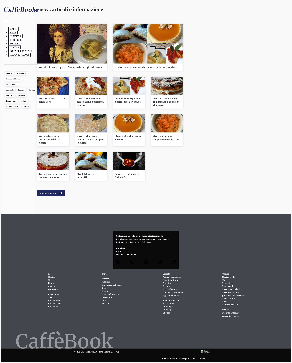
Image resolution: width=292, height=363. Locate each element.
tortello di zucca (12, 106)
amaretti (10, 90)
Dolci (224, 280)
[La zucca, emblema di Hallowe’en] (129, 161)
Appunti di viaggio (230, 316)
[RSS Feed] (173, 262)
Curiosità (16, 40)
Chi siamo (121, 248)
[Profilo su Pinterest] (160, 262)
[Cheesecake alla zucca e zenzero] (129, 123)
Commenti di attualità (173, 292)
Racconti (106, 303)
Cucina (14, 47)
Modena (21, 95)
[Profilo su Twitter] (146, 262)
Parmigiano (11, 101)
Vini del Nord (54, 300)
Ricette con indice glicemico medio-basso (233, 294)
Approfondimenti (171, 295)
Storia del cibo (228, 277)
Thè (50, 297)
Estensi (21, 90)
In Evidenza (21, 73)
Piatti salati (227, 286)
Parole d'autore (170, 289)
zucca (26, 106)
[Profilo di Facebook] (118, 262)
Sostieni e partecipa (126, 254)
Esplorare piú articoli (51, 193)
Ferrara (32, 90)
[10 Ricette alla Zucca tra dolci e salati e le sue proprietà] (148, 44)
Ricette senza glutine (232, 289)
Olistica (166, 313)
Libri (104, 300)
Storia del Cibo (12, 84)
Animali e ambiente (172, 277)
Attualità (167, 283)
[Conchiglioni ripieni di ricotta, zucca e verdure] (129, 86)
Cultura (15, 36)
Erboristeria (168, 303)
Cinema (51, 286)
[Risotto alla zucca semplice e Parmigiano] (167, 123)
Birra (224, 302)
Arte (13, 32)
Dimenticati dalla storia (112, 285)
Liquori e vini (228, 298)
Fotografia (53, 289)
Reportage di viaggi (172, 280)
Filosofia (106, 282)
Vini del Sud (53, 306)
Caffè (13, 29)
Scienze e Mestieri (21, 51)
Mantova (10, 95)
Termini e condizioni (167, 358)
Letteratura (107, 297)
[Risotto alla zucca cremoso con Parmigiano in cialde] (91, 123)
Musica (51, 277)
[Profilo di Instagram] (132, 262)
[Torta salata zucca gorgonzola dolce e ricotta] (53, 123)
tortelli (23, 101)
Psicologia (167, 310)
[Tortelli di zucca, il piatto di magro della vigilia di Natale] (72, 44)
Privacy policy (184, 358)
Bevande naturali (230, 305)
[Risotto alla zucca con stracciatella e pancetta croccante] (91, 86)
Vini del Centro (55, 303)
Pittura (51, 283)
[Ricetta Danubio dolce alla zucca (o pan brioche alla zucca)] (167, 86)
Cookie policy (198, 358)
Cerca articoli (19, 54)
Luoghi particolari (230, 313)
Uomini (105, 291)
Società (15, 43)
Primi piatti (227, 283)
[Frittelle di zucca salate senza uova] (53, 86)
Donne (105, 288)
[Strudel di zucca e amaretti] (91, 161)
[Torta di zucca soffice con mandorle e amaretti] (53, 161)
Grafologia (168, 306)
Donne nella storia (110, 294)
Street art (52, 280)
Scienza (166, 286)
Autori (119, 251)
